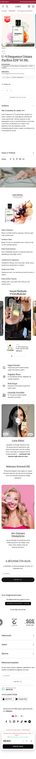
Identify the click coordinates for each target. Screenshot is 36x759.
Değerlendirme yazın (18, 603)
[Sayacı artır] (10, 90)
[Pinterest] (17, 159)
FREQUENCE (12, 11)
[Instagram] (14, 721)
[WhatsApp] (20, 159)
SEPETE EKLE (18, 746)
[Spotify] (29, 721)
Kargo (7, 73)
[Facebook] (10, 159)
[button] (3, 6)
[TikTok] (22, 721)
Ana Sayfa (4, 11)
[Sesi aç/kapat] (28, 337)
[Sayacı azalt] (3, 90)
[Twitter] (13, 159)
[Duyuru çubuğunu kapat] (34, 1)
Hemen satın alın (18, 97)
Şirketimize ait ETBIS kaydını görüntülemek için (18, 710)
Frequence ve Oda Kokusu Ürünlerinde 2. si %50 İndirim (17, 66)
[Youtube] (25, 721)
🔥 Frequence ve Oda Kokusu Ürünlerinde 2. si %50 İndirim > (17, 734)
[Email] (23, 159)
